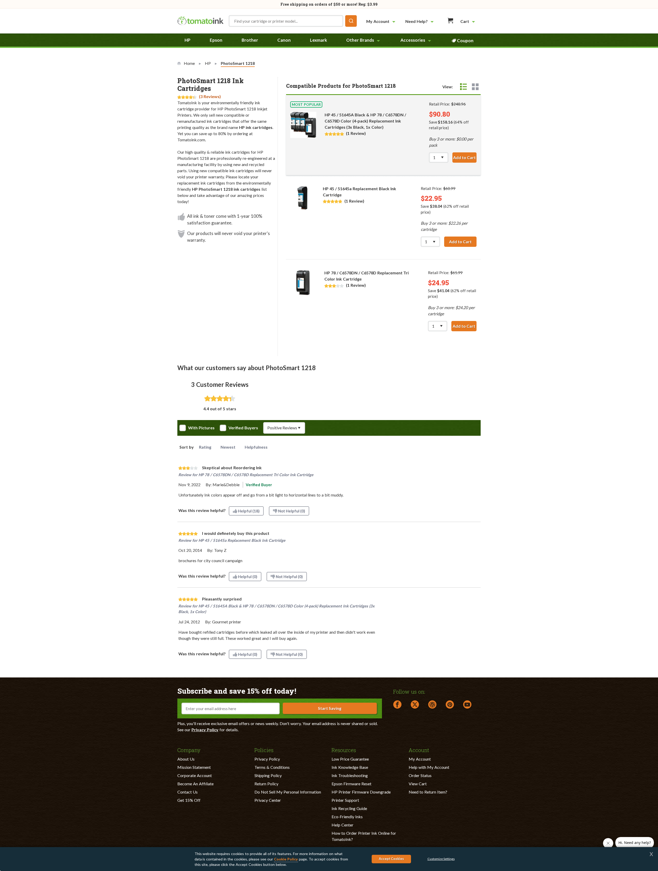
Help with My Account (429, 767)
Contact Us (187, 791)
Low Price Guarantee (350, 758)
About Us (186, 758)
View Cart (418, 783)
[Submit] (351, 21)
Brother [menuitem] (250, 40)
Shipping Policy (268, 775)
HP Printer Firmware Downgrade (361, 791)
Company (188, 750)
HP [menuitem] (187, 40)
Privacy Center (267, 800)
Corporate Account (194, 775)
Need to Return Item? (428, 791)
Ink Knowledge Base (350, 767)
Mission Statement (194, 767)
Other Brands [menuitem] (360, 40)
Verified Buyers (243, 428)
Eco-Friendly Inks (347, 816)
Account (419, 750)
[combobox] (293, 21)
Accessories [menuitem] (412, 40)
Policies (263, 750)
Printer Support (345, 800)
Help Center (342, 824)
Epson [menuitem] (216, 40)
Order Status (420, 775)
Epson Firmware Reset (351, 783)
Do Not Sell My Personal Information (287, 791)
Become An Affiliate (195, 783)
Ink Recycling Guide (349, 808)
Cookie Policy (286, 859)
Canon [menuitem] (284, 40)
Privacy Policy (204, 729)
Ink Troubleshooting (350, 775)
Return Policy (266, 783)
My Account (420, 758)
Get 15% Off (188, 800)
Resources (344, 750)
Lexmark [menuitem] (318, 40)
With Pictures (201, 428)
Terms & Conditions (272, 767)
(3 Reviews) (210, 96)
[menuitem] (381, 21)
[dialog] (329, 859)
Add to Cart (465, 157)
